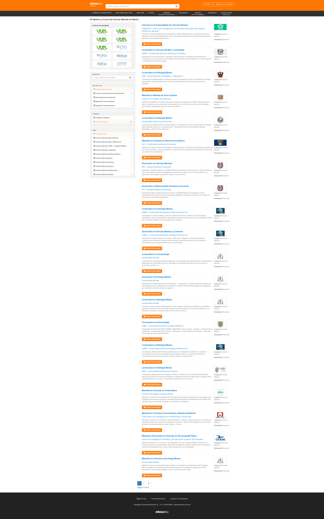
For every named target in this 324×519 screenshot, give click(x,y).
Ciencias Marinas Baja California (107, 138)
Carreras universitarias (102, 13)
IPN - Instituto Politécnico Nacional (156, 167)
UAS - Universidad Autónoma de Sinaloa (159, 144)
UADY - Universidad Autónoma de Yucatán (160, 371)
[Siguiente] (148, 483)
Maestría (140, 13)
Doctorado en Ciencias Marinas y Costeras (162, 231)
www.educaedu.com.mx (182, 505)
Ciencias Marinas (102, 122)
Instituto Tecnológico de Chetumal (156, 99)
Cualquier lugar (101, 134)
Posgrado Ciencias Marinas (105, 105)
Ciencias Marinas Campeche (106, 150)
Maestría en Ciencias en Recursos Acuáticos (163, 141)
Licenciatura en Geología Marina (157, 209)
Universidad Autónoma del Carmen (157, 121)
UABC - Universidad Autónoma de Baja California (162, 326)
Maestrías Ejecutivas (124, 13)
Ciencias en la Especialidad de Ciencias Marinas (165, 25)
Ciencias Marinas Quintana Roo (107, 170)
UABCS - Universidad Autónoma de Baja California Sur (165, 212)
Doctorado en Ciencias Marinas (157, 163)
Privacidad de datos (158, 499)
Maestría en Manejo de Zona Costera (159, 95)
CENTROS (207, 4)
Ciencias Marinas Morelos (105, 162)
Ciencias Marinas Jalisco (104, 158)
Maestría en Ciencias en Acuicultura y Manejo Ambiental (168, 413)
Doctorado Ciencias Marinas (106, 97)
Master (198, 13)
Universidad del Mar (150, 257)
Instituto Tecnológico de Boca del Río (157, 394)
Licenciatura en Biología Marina (157, 73)
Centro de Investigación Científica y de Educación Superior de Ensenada (172, 439)
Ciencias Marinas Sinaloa (104, 174)
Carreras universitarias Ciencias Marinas (110, 93)
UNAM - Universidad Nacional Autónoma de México (164, 53)
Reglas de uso (141, 499)
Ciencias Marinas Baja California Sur (108, 142)
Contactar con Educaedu (178, 499)
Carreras (166, 13)
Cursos (151, 13)
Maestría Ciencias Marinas (105, 101)
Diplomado (183, 13)
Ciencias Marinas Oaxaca (104, 166)
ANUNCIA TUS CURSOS (224, 4)
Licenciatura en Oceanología (155, 254)
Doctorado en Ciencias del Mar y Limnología (163, 50)
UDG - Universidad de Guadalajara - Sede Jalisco (162, 76)
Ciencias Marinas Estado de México (108, 154)
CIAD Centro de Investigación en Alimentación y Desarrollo (166, 416)
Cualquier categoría (102, 118)
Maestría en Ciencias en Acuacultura (159, 390)
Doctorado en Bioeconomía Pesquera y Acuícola (165, 186)
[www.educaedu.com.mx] (162, 512)
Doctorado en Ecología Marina (156, 277)
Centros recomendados (100, 25)
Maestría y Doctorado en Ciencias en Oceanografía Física (169, 436)
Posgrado (212, 13)
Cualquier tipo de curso (104, 89)
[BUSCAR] (130, 77)
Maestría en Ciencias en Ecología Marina (161, 458)
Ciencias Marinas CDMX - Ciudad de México (111, 146)
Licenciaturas (226, 13)
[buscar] (176, 6)
